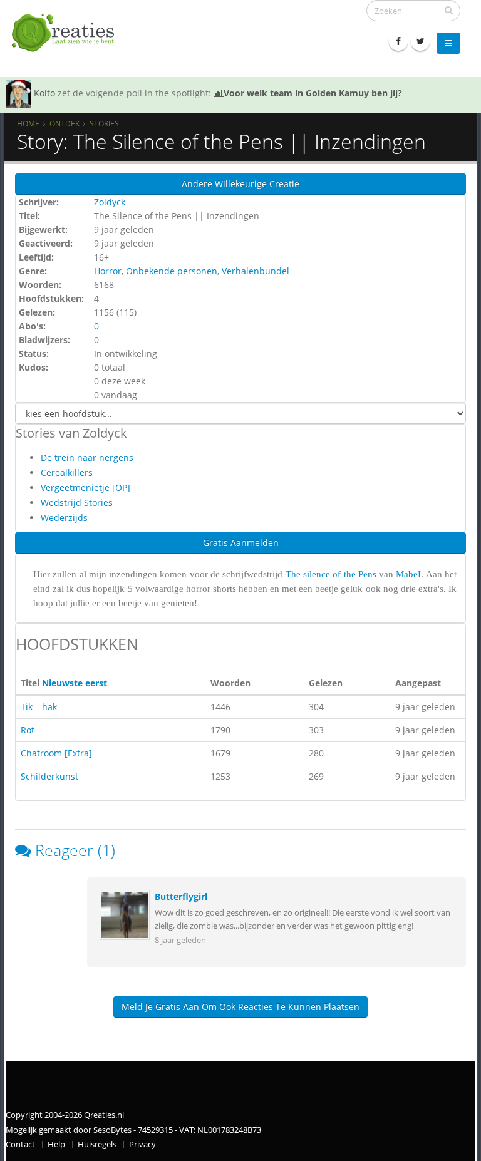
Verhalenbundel (255, 271)
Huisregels (97, 1144)
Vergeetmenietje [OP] (85, 487)
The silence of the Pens (331, 574)
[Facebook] (398, 41)
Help (56, 1144)
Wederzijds (64, 518)
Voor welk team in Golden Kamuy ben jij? (313, 93)
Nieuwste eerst (74, 683)
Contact (20, 1144)
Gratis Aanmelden (241, 543)
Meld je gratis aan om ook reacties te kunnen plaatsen (240, 1007)
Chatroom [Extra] (56, 753)
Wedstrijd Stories (77, 502)
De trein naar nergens (87, 457)
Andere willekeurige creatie (240, 184)
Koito (44, 93)
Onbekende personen (171, 271)
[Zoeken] (448, 10)
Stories (104, 123)
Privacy (142, 1144)
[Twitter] (420, 41)
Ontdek (64, 123)
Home (28, 123)
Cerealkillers (67, 472)
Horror (108, 271)
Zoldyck (109, 202)
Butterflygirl (181, 896)
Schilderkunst (49, 776)
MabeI (408, 574)
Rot (27, 730)
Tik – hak (39, 707)
